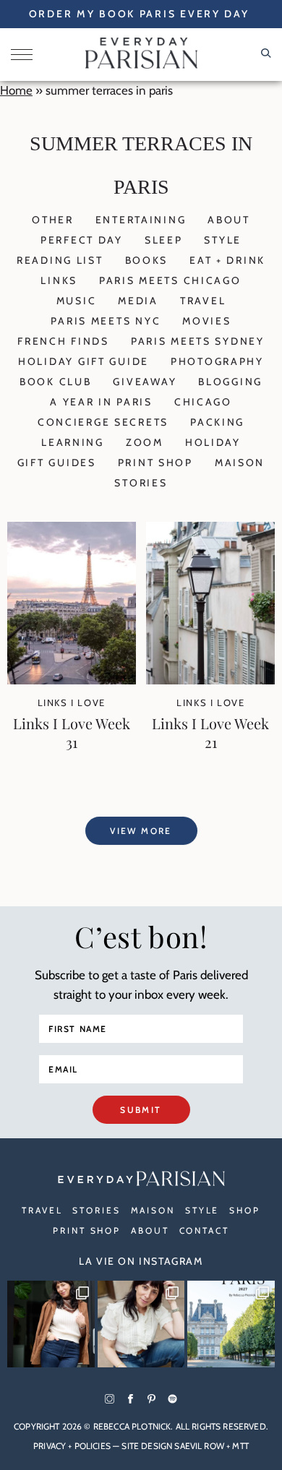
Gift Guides (56, 462)
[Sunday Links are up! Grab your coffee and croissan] (141, 1324)
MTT (240, 1445)
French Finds (63, 341)
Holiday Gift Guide (83, 361)
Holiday (213, 442)
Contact (204, 1230)
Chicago (203, 401)
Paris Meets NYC (106, 320)
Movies (206, 320)
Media (138, 300)
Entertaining (141, 219)
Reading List (60, 260)
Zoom (144, 442)
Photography (217, 361)
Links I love (72, 702)
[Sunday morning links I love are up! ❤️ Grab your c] (51, 1324)
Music (76, 300)
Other (53, 219)
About (229, 219)
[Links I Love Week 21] (210, 680)
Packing (217, 422)
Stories (140, 482)
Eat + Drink (227, 260)
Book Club (55, 381)
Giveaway (144, 381)
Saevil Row (199, 1445)
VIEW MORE (141, 830)
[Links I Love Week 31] (71, 680)
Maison (240, 462)
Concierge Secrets (103, 422)
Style (223, 239)
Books (146, 260)
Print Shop (155, 462)
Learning (72, 442)
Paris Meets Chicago (170, 280)
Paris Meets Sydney (198, 341)
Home (16, 90)
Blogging (230, 381)
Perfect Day (81, 239)
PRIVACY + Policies (72, 1445)
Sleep (164, 239)
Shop (244, 1210)
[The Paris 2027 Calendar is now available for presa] (231, 1324)
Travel (203, 300)
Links (58, 280)
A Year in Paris (101, 401)
